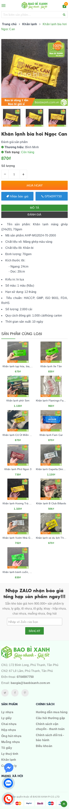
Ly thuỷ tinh (9, 753)
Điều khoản (44, 746)
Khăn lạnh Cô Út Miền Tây (18, 434)
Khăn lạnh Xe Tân (51, 366)
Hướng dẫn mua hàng (52, 712)
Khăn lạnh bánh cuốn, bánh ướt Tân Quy (27, 572)
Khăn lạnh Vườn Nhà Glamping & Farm (26, 537)
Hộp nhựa (8, 729)
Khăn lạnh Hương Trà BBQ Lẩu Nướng (26, 503)
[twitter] (5, 693)
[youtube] (25, 693)
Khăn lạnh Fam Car (51, 434)
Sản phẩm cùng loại (21, 334)
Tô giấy (6, 747)
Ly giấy (6, 718)
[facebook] (15, 693)
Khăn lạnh (8, 759)
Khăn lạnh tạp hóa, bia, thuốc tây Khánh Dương (31, 366)
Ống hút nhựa (11, 736)
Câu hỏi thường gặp (50, 718)
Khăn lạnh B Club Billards (51, 503)
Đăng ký (34, 631)
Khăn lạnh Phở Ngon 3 (17, 469)
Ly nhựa (7, 712)
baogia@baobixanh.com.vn (30, 682)
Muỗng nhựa (10, 742)
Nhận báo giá (18, 196)
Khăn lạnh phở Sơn (17, 400)
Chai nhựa (8, 724)
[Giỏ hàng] (64, 6)
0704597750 (53, 196)
